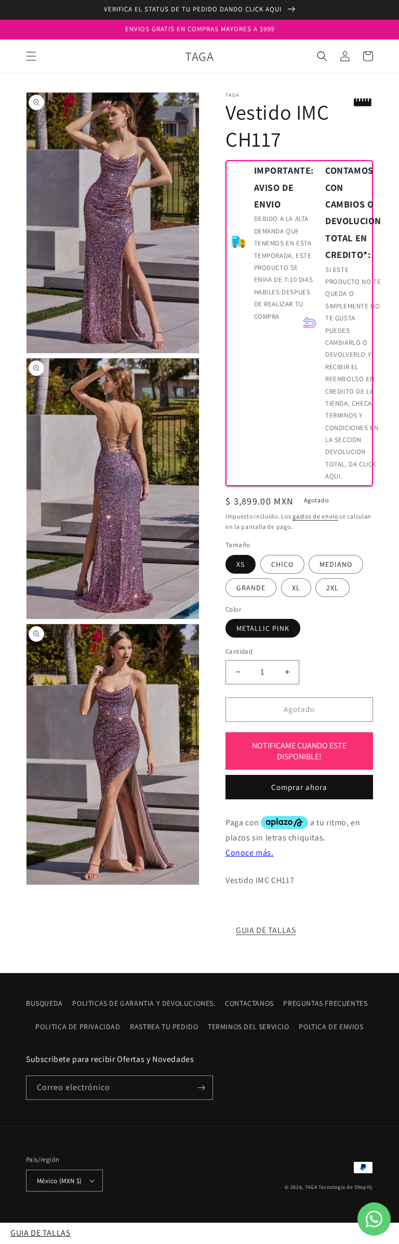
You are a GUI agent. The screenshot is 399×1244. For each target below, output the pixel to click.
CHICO (282, 564)
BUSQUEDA (44, 1003)
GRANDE (250, 587)
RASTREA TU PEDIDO (164, 1026)
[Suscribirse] (201, 1087)
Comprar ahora (299, 787)
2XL (332, 587)
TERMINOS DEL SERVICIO (248, 1026)
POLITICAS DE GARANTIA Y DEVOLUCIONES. (143, 1003)
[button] (31, 56)
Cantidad (238, 651)
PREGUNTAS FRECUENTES (325, 1003)
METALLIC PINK (262, 628)
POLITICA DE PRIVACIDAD (77, 1026)
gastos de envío (315, 516)
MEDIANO (336, 564)
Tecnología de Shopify (345, 1187)
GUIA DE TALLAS (266, 930)
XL (296, 587)
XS (240, 564)
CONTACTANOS (249, 1003)
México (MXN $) (59, 1180)
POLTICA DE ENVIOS (331, 1026)
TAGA (311, 1187)
